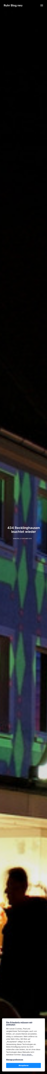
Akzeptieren (24, 1065)
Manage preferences (14, 1059)
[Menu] (41, 5)
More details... (27, 1055)
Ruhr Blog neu (13, 5)
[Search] (35, 4)
